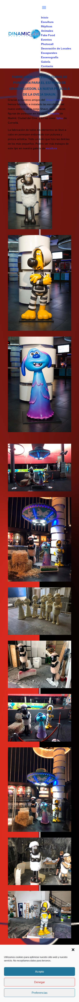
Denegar (39, 982)
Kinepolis (53, 113)
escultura (51, 148)
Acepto (39, 971)
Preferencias (40, 992)
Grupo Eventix (54, 99)
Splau (59, 118)
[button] (73, 950)
